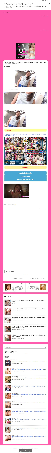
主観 (30, 278)
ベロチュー (27, 278)
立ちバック (40, 278)
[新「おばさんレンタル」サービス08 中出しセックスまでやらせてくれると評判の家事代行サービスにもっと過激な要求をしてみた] (25, 150)
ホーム (5, 12)
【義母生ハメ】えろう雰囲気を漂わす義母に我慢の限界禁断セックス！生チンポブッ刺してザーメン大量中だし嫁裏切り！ (29, 369)
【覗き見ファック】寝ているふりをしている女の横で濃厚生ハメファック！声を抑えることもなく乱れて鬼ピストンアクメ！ (29, 377)
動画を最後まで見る (25, 167)
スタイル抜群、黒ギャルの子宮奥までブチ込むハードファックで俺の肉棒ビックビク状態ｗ (28, 308)
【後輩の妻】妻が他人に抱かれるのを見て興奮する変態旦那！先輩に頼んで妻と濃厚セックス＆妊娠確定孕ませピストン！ (29, 394)
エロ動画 (20, 278)
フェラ (23, 278)
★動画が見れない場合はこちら (25, 179)
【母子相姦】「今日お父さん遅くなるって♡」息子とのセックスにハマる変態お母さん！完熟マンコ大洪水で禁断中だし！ (29, 386)
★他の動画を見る (26, 176)
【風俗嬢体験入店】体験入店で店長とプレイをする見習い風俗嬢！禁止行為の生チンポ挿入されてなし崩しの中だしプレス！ (29, 428)
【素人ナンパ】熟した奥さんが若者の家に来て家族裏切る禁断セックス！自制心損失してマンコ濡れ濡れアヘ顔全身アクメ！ (29, 419)
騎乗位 (44, 278)
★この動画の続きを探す (25, 173)
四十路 (9, 12)
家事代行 (36, 278)
